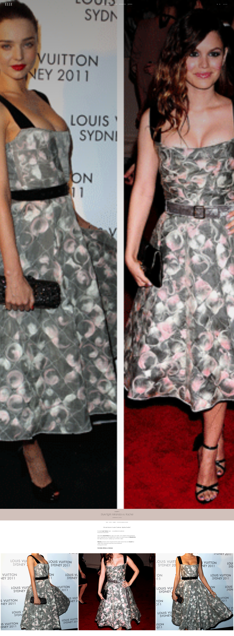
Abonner (225, 4)
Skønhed (109, 4)
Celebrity (117, 511)
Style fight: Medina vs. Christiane (105, 548)
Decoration (122, 4)
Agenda (130, 4)
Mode (103, 4)
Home (107, 522)
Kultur (115, 4)
